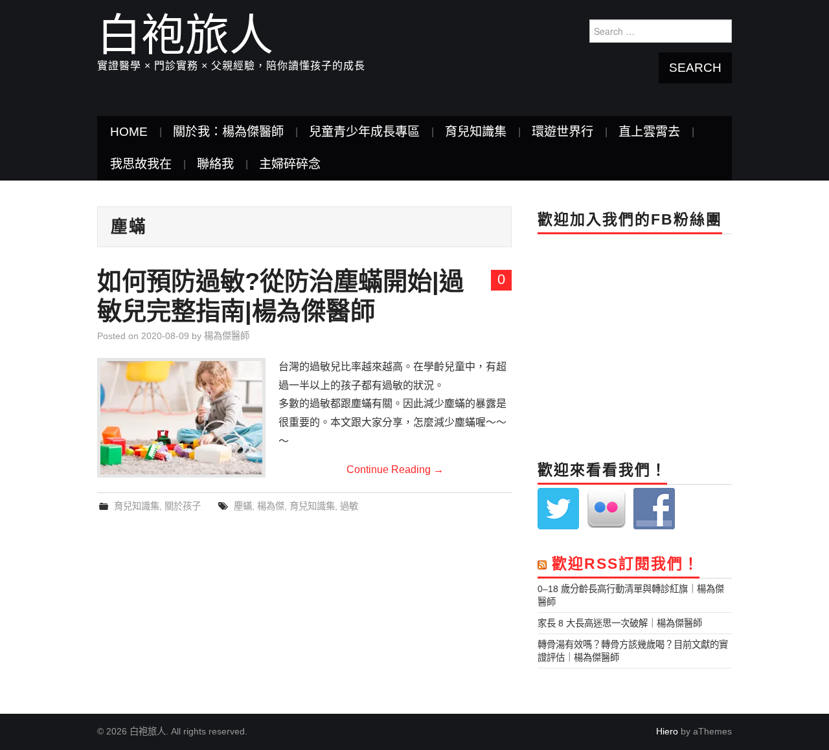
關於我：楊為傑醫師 (228, 131)
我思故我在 (141, 164)
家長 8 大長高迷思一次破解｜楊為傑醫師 (620, 623)
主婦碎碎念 (290, 164)
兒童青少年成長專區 (364, 131)
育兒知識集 (475, 131)
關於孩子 (183, 506)
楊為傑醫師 (226, 336)
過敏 (349, 506)
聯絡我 (215, 164)
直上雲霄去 (649, 131)
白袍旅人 (185, 35)
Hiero (667, 731)
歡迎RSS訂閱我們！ (625, 563)
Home (129, 131)
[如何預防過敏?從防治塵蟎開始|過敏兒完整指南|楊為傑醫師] (181, 417)
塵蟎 (243, 506)
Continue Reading (395, 469)
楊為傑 (270, 506)
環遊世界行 (562, 131)
